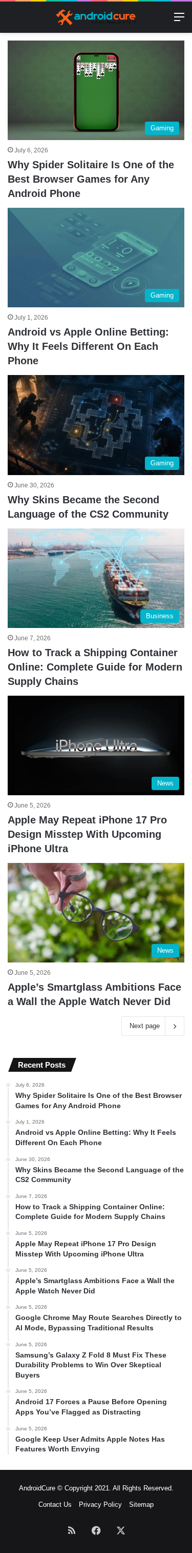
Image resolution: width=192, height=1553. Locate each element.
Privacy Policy (100, 1504)
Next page (145, 1026)
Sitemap (141, 1504)
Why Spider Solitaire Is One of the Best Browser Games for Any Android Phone (91, 179)
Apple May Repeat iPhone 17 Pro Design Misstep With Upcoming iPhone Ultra (87, 834)
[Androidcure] (96, 17)
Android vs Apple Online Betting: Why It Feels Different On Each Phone (88, 346)
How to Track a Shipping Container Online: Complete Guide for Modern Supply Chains (95, 667)
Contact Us (55, 1504)
